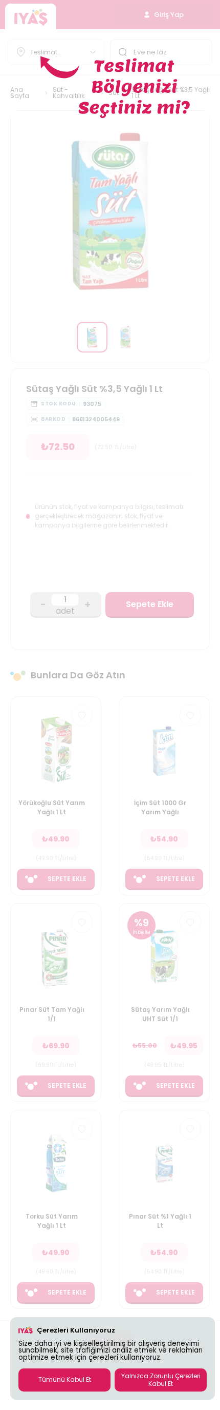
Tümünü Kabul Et (64, 1379)
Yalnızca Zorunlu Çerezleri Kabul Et (161, 1379)
